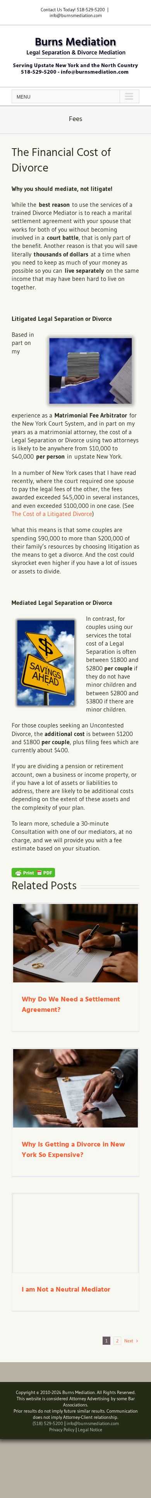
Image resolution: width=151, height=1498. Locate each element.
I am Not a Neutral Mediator (66, 1289)
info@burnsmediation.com (76, 15)
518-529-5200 (91, 9)
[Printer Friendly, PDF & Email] (33, 872)
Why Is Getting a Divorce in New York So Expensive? (73, 1150)
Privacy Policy (61, 1429)
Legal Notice (90, 1429)
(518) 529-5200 (48, 1423)
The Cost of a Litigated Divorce (52, 514)
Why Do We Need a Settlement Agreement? (71, 1005)
